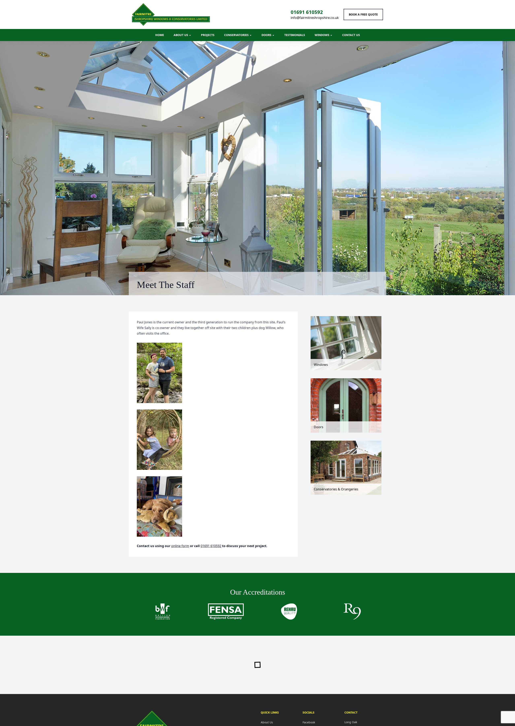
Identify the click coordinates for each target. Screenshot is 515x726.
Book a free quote (363, 14)
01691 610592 (307, 12)
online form (180, 546)
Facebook (309, 722)
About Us (267, 722)
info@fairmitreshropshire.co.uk (315, 17)
